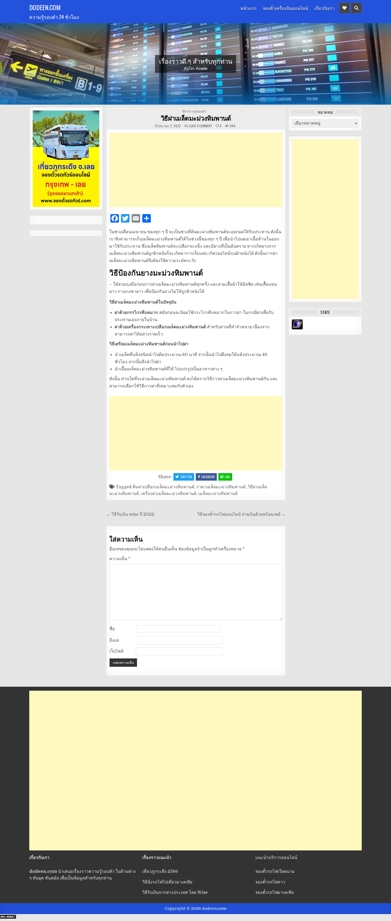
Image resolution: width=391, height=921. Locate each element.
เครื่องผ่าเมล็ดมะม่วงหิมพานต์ (168, 493)
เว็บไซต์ (116, 651)
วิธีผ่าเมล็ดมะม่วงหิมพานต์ (196, 118)
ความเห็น (119, 558)
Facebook (208, 476)
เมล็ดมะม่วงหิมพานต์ (218, 493)
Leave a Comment (200, 126)
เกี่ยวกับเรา (324, 8)
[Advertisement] (195, 170)
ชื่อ (112, 629)
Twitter (186, 476)
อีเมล (114, 640)
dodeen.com (45, 7)
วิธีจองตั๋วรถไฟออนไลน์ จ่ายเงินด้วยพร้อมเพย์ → (241, 514)
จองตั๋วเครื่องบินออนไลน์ (285, 8)
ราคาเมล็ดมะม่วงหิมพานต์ (221, 487)
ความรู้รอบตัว (196, 111)
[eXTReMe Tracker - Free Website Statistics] (297, 328)
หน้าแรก (248, 8)
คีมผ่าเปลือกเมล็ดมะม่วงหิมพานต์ (163, 487)
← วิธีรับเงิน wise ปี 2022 (130, 514)
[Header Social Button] (344, 8)
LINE (227, 476)
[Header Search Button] (356, 8)
